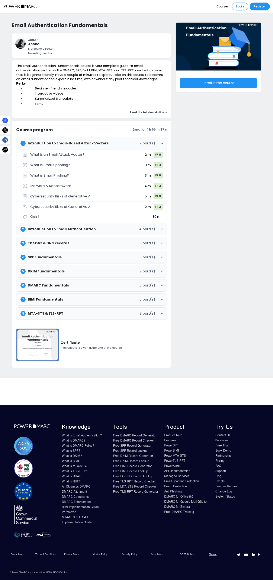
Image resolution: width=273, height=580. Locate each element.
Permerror (69, 512)
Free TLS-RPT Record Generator (135, 491)
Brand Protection (175, 486)
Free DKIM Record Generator (133, 455)
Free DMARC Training (179, 511)
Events (220, 481)
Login (240, 6)
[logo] (20, 6)
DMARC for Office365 (178, 496)
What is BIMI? (71, 461)
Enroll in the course (218, 83)
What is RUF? (71, 481)
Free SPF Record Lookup (130, 450)
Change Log (223, 491)
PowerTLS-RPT (174, 460)
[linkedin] (5, 140)
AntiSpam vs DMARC (76, 486)
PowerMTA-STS (175, 455)
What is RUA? (71, 476)
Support (220, 471)
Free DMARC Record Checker (133, 440)
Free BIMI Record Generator (132, 466)
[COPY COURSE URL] (5, 149)
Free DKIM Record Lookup (131, 461)
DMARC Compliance (76, 496)
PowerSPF (171, 445)
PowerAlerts (172, 465)
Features (170, 440)
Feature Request (226, 486)
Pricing (220, 460)
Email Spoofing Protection (181, 481)
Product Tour (173, 435)
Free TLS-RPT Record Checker (134, 481)
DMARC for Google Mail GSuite (185, 501)
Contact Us (222, 435)
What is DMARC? (73, 440)
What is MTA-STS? (74, 466)
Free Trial (221, 445)
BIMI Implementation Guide (80, 507)
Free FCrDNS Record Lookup (133, 476)
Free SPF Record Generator (132, 445)
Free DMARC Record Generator (135, 435)
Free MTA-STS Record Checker (134, 486)
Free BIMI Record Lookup (130, 471)
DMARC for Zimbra (177, 506)
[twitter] (5, 130)
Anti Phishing (173, 491)
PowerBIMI (171, 450)
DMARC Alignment (74, 491)
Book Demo (223, 450)
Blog (218, 476)
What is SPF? (71, 450)
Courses (222, 6)
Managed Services (176, 476)
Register (260, 6)
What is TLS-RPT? (74, 471)
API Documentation (177, 471)
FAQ (218, 465)
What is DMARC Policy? (78, 445)
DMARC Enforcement (76, 501)
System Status (225, 496)
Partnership (223, 455)
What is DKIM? (72, 455)
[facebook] (5, 120)
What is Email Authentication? (82, 435)
